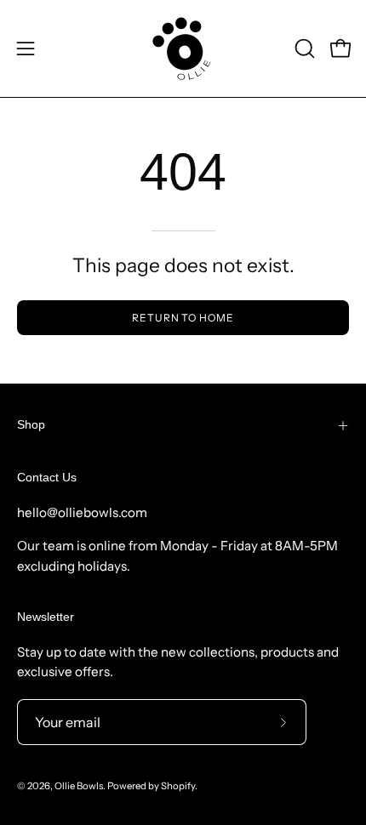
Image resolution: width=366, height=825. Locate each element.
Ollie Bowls (78, 786)
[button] (303, 48)
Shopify (178, 786)
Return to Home (183, 317)
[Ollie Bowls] (183, 48)
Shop (31, 424)
